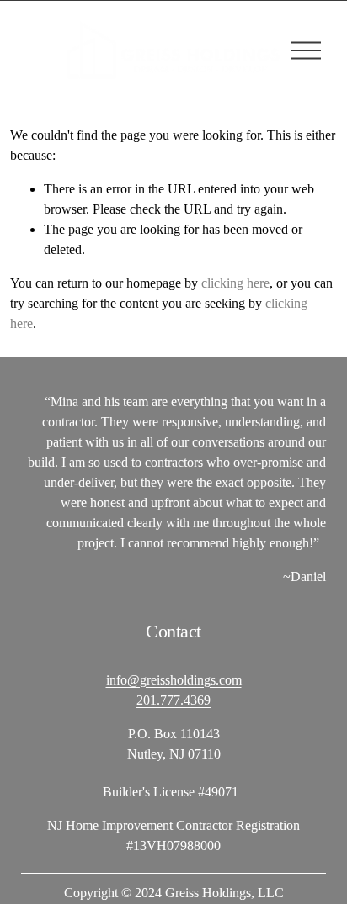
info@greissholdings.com (174, 680)
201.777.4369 (173, 700)
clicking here (235, 283)
